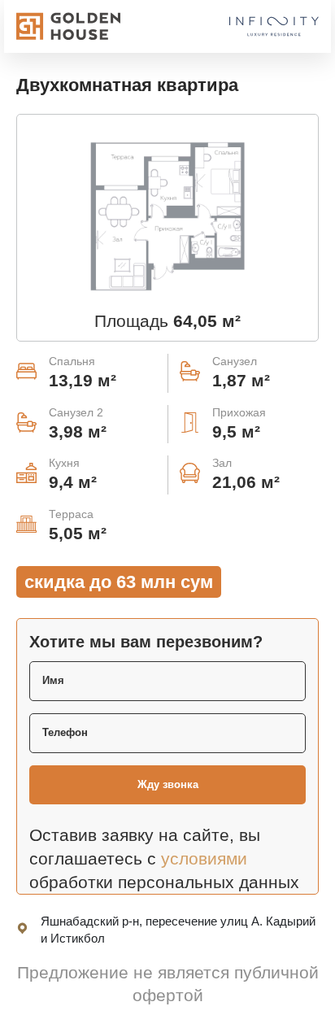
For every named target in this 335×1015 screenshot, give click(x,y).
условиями (204, 858)
